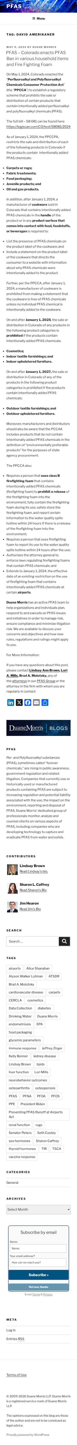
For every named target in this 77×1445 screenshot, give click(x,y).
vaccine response (22, 1157)
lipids (41, 1064)
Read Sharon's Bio (33, 890)
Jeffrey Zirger (52, 1048)
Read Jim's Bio (30, 909)
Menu (41, 18)
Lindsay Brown (20, 1064)
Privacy (47, 1294)
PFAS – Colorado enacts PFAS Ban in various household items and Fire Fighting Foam (37, 58)
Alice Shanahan (38, 968)
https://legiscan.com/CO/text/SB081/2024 (38, 127)
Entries (15, 1339)
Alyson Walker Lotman (26, 976)
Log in (11, 1330)
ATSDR (54, 976)
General (12, 1183)
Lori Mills (41, 1072)
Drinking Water (20, 1016)
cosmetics (35, 1000)
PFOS (55, 1096)
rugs (39, 1125)
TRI (44, 1149)
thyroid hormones (22, 1149)
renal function (19, 1125)
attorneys (19, 681)
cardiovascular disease (26, 992)
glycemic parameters (25, 1040)
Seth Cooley (46, 1133)
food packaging (20, 1032)
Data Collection (20, 1008)
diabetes (44, 1008)
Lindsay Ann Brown (44, 670)
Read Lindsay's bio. (34, 871)
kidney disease (45, 1056)
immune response (22, 1048)
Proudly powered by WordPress (27, 1434)
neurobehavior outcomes (28, 1080)
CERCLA (15, 1000)
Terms (36, 1294)
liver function (19, 1072)
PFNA (27, 1096)
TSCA (56, 1149)
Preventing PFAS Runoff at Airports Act (36, 1114)
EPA (40, 1024)
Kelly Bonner (18, 1056)
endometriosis (20, 1024)
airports (15, 968)
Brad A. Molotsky (21, 984)
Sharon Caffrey (47, 1141)
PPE (12, 1104)
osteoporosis (45, 1088)
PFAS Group (46, 681)
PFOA (41, 1096)
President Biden (33, 1104)
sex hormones (19, 1141)
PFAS (14, 6)
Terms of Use (16, 1375)
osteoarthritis (19, 1088)
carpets (54, 992)
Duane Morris (45, 47)
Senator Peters (20, 1133)
